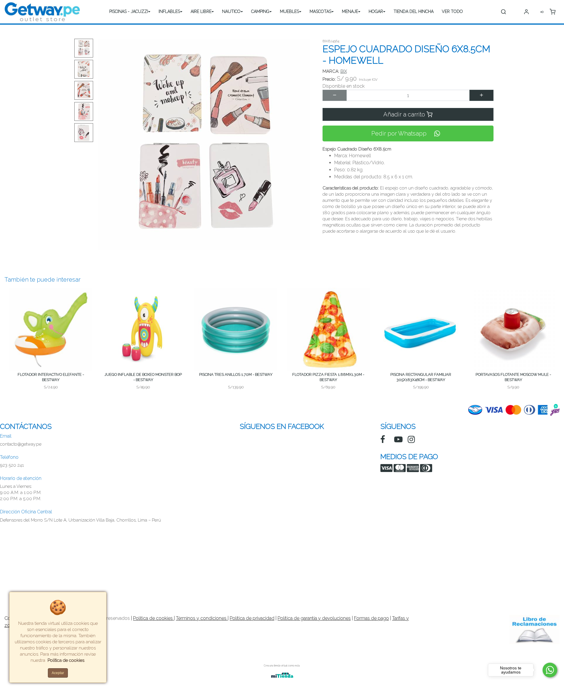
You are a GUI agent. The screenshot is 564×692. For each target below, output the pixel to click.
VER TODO (452, 11)
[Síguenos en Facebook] (382, 439)
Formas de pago (371, 618)
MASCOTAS (320, 11)
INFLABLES (169, 11)
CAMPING (260, 11)
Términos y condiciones (202, 618)
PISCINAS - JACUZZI (128, 11)
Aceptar (58, 673)
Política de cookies (153, 618)
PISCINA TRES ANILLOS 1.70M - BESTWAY (236, 374)
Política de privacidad (252, 618)
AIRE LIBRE (201, 11)
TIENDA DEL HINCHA (414, 11)
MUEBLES (289, 11)
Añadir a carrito (405, 114)
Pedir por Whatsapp (399, 133)
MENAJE (350, 11)
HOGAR (376, 11)
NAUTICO (231, 11)
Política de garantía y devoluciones (314, 618)
